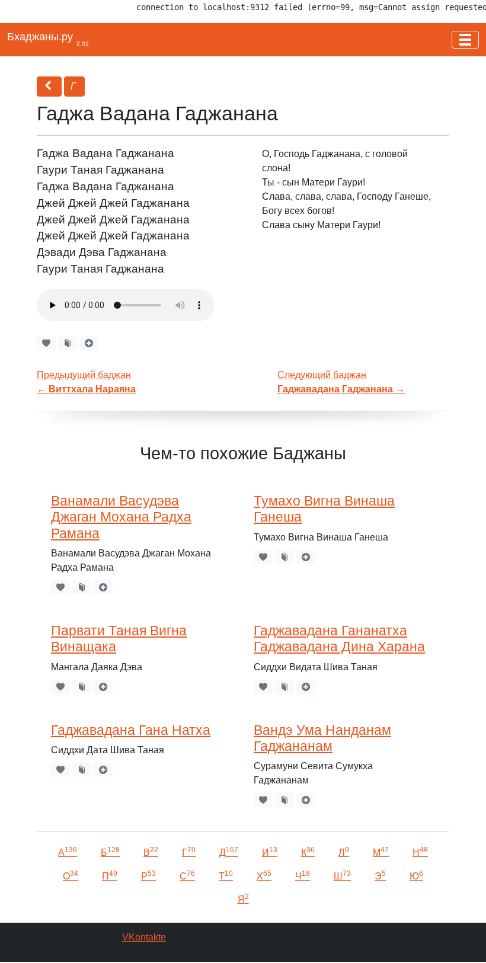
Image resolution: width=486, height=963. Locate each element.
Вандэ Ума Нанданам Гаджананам (322, 738)
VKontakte (144, 937)
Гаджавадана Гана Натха (130, 730)
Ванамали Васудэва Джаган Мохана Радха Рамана (121, 517)
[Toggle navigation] (465, 40)
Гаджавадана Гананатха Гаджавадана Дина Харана (339, 638)
